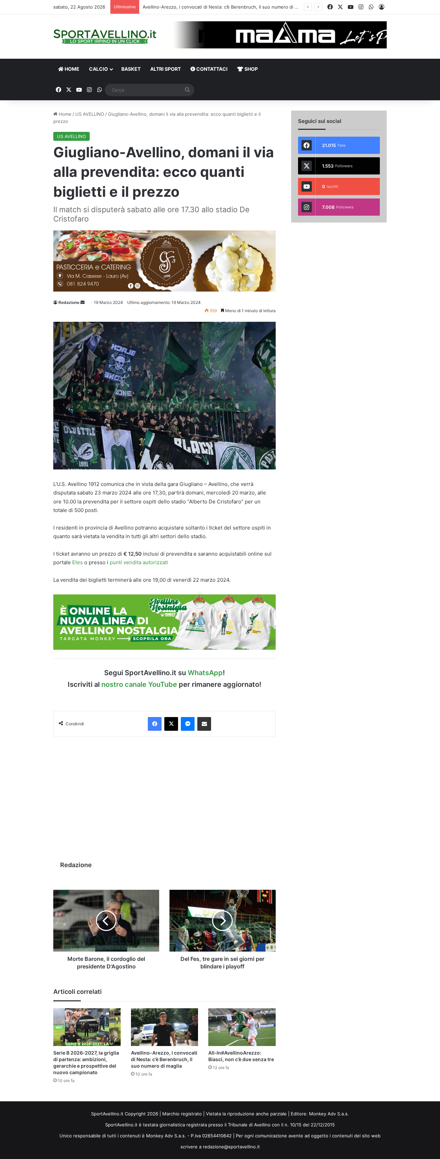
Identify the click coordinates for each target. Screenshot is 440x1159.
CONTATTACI (211, 69)
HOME (71, 69)
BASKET (131, 69)
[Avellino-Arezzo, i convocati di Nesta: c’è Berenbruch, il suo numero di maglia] (164, 1027)
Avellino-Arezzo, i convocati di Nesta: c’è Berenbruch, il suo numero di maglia (164, 1059)
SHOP (250, 69)
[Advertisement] (164, 795)
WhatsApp (205, 673)
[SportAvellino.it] (104, 36)
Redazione (68, 302)
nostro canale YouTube (139, 684)
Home (64, 114)
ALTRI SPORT (165, 69)
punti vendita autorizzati (139, 562)
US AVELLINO (89, 114)
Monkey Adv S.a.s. (329, 1113)
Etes (77, 562)
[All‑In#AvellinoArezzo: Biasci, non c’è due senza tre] (242, 1027)
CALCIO (98, 69)
